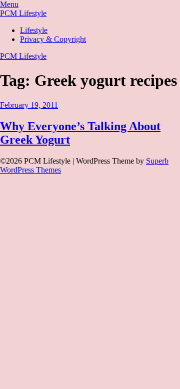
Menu (9, 4)
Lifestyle (34, 30)
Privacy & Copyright (53, 39)
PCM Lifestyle (23, 13)
